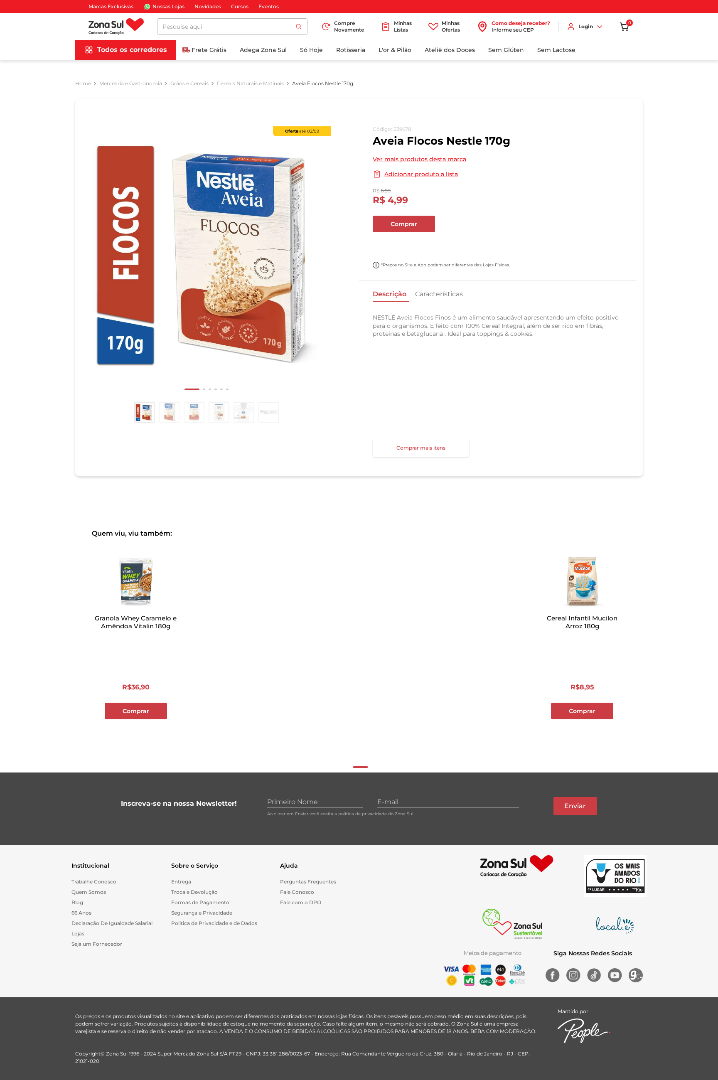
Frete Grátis (209, 50)
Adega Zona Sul (263, 50)
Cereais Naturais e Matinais (250, 83)
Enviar (575, 806)
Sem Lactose (556, 50)
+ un (383, 246)
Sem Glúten (506, 50)
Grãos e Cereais (189, 83)
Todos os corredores (132, 50)
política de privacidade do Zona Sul (375, 814)
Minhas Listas (403, 26)
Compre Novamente (349, 26)
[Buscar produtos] (298, 26)
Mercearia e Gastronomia (130, 83)
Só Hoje (311, 50)
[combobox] (232, 26)
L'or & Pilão (395, 50)
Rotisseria (350, 50)
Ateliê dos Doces (450, 50)
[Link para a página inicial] (83, 83)
